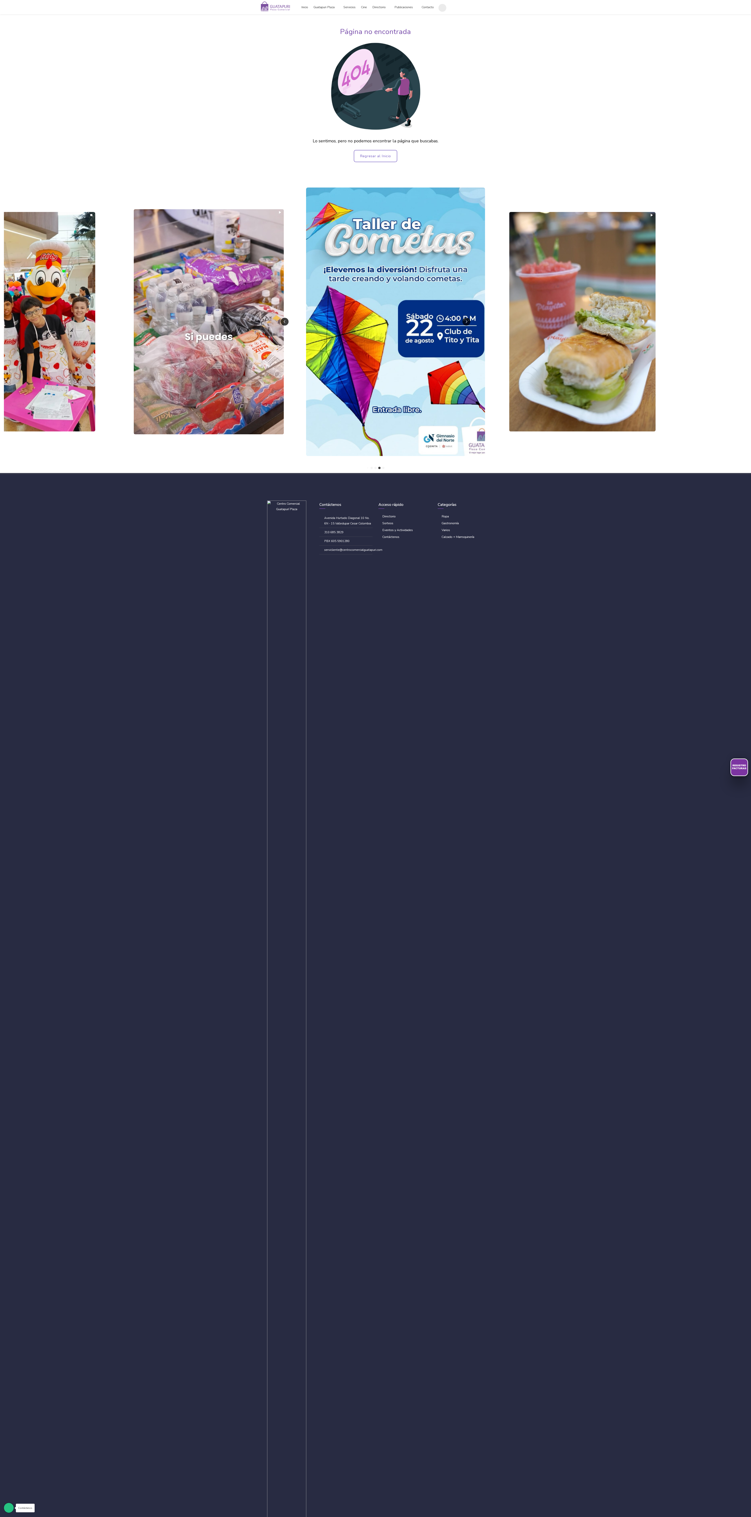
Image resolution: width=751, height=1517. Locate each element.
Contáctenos (390, 537)
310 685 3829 (333, 532)
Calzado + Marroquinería (458, 537)
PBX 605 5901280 (336, 541)
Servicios (349, 7)
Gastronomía (450, 523)
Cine (364, 7)
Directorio (379, 7)
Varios (446, 530)
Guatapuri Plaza (324, 7)
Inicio (304, 7)
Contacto (428, 7)
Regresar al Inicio (375, 156)
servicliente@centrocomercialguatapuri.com (353, 550)
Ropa (445, 516)
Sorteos (387, 523)
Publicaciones (403, 7)
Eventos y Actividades (397, 530)
